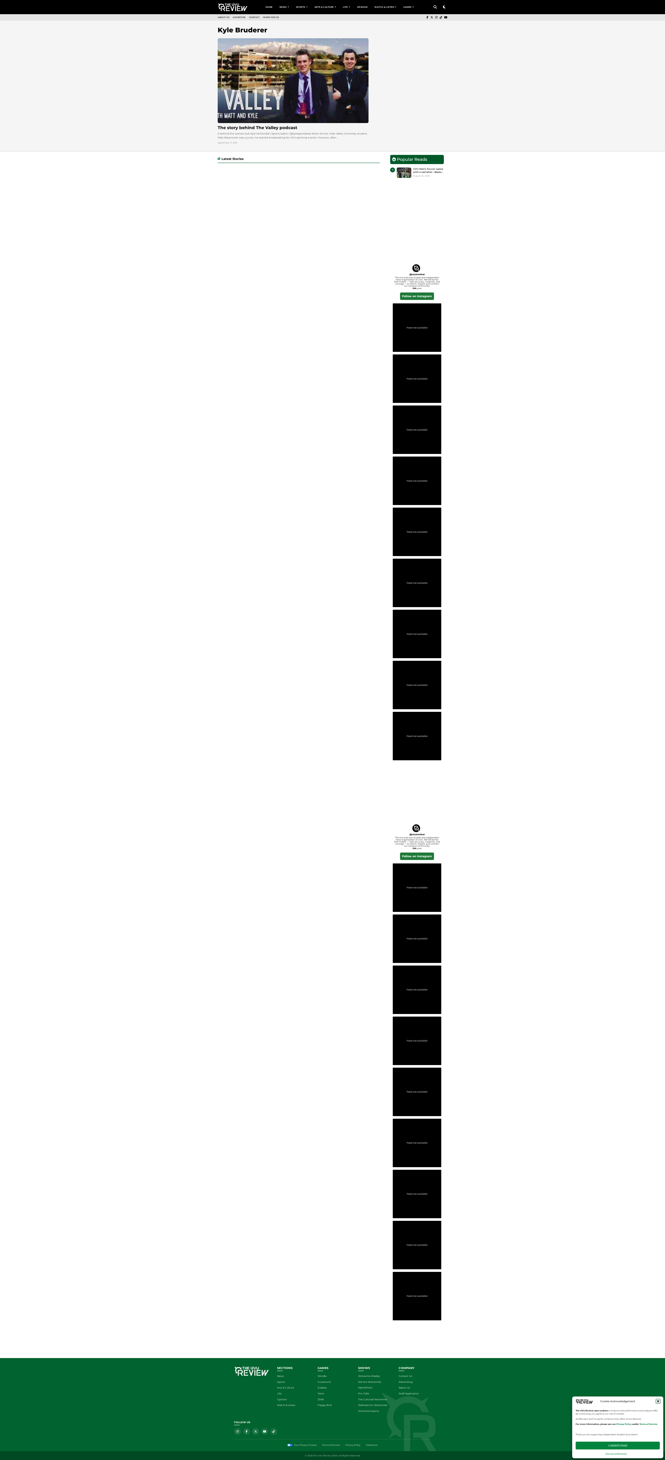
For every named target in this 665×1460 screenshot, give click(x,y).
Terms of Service (331, 1445)
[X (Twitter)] (431, 17)
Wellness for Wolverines (372, 1405)
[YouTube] (445, 17)
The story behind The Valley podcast (257, 127)
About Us (223, 17)
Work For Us (271, 17)
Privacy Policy (352, 1445)
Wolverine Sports (368, 1411)
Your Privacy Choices (305, 1445)
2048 (321, 1399)
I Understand (617, 1445)
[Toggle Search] (435, 7)
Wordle (322, 1376)
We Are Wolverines (369, 1382)
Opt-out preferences (616, 1453)
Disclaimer (372, 1445)
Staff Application (409, 1393)
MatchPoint (365, 1387)
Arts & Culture (324, 7)
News (283, 7)
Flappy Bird (325, 1405)
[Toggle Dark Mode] (444, 7)
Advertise (239, 17)
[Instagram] (436, 17)
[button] (658, 1401)
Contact (254, 17)
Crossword (324, 1382)
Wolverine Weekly (369, 1376)
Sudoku (322, 1387)
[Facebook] (427, 17)
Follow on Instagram (417, 296)
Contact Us (405, 1376)
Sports (300, 7)
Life (345, 7)
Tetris (321, 1393)
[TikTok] (441, 17)
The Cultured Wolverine (372, 1399)
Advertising (406, 1382)
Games (407, 7)
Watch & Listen (384, 7)
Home (269, 7)
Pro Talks (363, 1393)
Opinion (362, 7)
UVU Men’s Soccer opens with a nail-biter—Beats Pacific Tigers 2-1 (428, 171)
